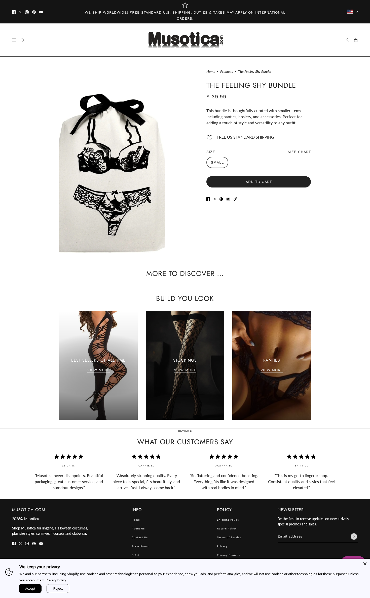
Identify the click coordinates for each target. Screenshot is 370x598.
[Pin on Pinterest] (221, 199)
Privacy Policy (56, 580)
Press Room (140, 546)
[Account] (347, 40)
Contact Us (140, 537)
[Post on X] (214, 199)
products (226, 72)
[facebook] (14, 12)
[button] (235, 199)
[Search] (22, 40)
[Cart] (356, 40)
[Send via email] (228, 199)
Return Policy (227, 528)
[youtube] (41, 12)
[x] (20, 12)
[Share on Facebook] (208, 199)
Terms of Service (229, 537)
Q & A (135, 555)
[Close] (364, 563)
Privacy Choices (228, 555)
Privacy (222, 546)
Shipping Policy (228, 519)
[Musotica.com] (185, 40)
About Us (138, 528)
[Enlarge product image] (112, 159)
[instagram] (27, 12)
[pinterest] (34, 12)
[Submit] (354, 536)
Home (210, 72)
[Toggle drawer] (14, 40)
